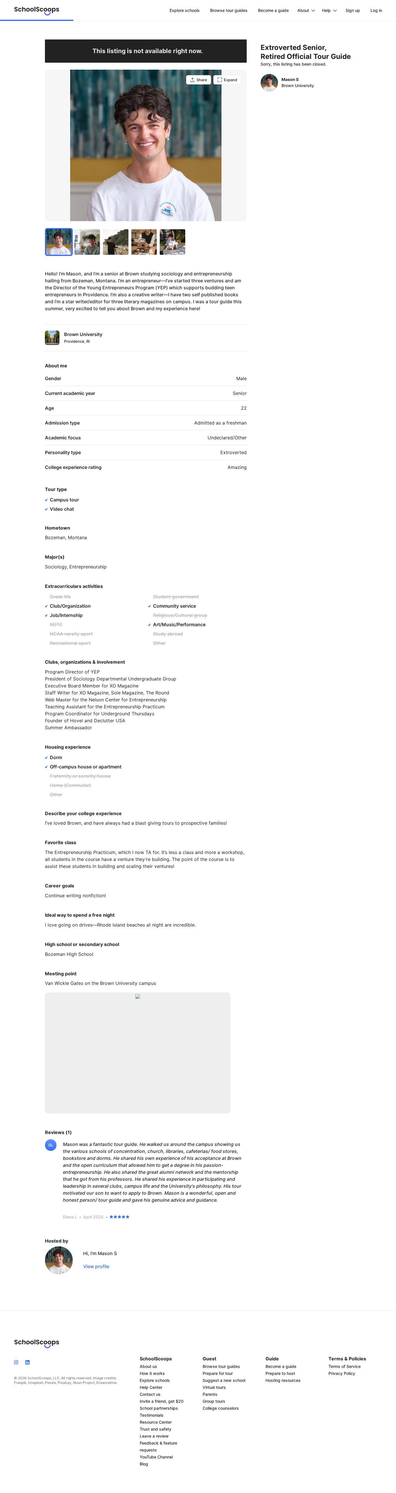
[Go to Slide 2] (87, 242)
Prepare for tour (218, 1373)
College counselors (221, 1408)
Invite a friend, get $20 (162, 1401)
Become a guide (281, 1366)
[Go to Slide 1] (59, 242)
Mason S (290, 79)
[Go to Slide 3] (116, 242)
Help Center (151, 1387)
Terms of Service (344, 1366)
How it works (152, 1373)
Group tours (214, 1401)
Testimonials (152, 1415)
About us (148, 1366)
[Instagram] (18, 1362)
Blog (144, 1463)
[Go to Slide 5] (172, 242)
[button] (146, 145)
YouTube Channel (156, 1456)
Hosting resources (283, 1380)
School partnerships (159, 1408)
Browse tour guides (221, 1366)
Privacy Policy (341, 1373)
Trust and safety (155, 1429)
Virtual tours (214, 1387)
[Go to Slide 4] (144, 242)
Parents (210, 1394)
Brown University (297, 85)
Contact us (150, 1394)
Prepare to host (280, 1373)
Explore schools (155, 1380)
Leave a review (154, 1436)
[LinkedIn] (27, 1362)
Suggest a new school (224, 1380)
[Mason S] (59, 1260)
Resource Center (156, 1422)
